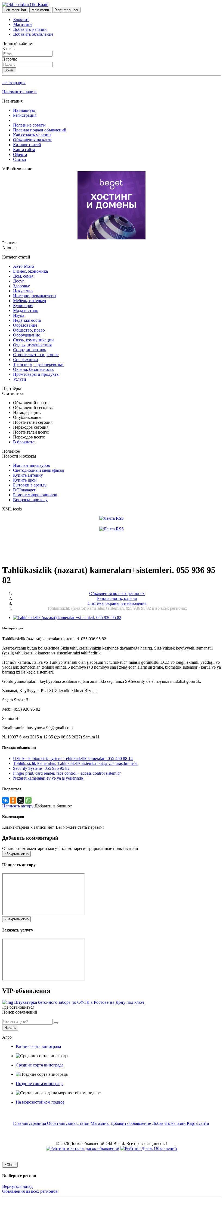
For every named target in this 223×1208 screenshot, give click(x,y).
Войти (9, 70)
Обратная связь (61, 1123)
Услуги (19, 379)
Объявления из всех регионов (30, 1191)
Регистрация (14, 82)
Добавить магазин (30, 29)
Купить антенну (28, 475)
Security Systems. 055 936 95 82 (41, 768)
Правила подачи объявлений (39, 130)
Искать (10, 1028)
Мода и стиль (25, 310)
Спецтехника (25, 359)
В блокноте (23, 442)
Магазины (22, 24)
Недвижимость (27, 320)
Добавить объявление (33, 34)
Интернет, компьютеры (34, 295)
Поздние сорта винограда (39, 1083)
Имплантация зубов (31, 465)
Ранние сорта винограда (38, 1046)
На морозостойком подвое (40, 1102)
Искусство (23, 291)
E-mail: (8, 48)
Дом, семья (23, 276)
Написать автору (18, 806)
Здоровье (21, 286)
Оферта (20, 154)
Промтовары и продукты (36, 374)
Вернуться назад (17, 1186)
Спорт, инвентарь (29, 349)
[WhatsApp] (28, 800)
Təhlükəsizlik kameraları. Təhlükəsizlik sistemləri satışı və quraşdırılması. (75, 763)
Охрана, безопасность (33, 369)
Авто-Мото (23, 266)
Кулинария (23, 305)
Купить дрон (25, 480)
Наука (18, 315)
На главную (24, 110)
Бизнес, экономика (30, 271)
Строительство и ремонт (36, 354)
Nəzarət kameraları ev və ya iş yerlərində (48, 778)
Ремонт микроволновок (35, 494)
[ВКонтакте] (5, 800)
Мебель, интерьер (29, 300)
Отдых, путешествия (32, 344)
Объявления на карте (32, 139)
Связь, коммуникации (33, 340)
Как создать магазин (32, 135)
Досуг (18, 281)
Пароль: (9, 59)
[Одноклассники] (13, 800)
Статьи (19, 159)
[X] (20, 800)
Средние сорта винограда (39, 1065)
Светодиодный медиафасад (38, 470)
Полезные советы (29, 125)
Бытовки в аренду (30, 485)
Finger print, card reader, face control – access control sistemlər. (67, 773)
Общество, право (29, 330)
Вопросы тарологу (30, 499)
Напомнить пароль (19, 91)
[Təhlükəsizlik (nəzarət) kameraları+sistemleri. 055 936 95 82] (67, 617)
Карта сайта (24, 149)
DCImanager (24, 490)
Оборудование (26, 335)
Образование (25, 325)
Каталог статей (27, 144)
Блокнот (21, 19)
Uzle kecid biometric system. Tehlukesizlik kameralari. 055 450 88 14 (73, 758)
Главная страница (30, 1123)
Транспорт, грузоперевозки (38, 364)
